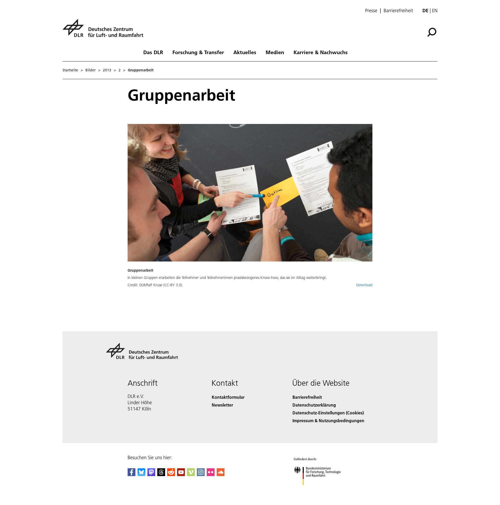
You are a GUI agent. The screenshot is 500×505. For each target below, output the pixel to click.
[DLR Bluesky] (141, 474)
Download (364, 285)
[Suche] (432, 32)
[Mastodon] (151, 474)
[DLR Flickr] (211, 474)
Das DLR (153, 52)
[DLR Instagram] (201, 474)
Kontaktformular (228, 397)
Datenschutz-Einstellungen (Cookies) (328, 412)
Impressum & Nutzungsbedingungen (328, 420)
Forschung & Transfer (198, 52)
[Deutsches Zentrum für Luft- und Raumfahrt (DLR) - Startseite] (105, 31)
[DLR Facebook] (131, 474)
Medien (275, 52)
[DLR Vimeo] (191, 474)
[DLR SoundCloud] (220, 474)
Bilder (90, 70)
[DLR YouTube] (181, 474)
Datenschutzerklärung (314, 405)
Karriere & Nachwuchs (320, 52)
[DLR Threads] (161, 474)
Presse (371, 11)
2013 (107, 70)
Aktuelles (244, 52)
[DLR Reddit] (171, 474)
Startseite (70, 70)
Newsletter (222, 405)
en (435, 11)
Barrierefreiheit (398, 11)
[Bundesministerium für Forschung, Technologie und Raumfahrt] (322, 490)
